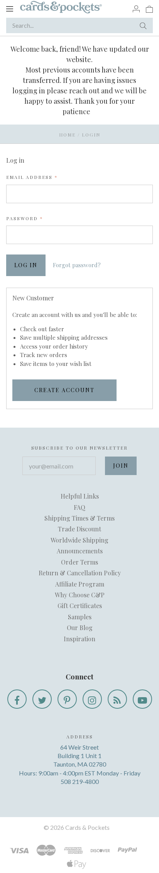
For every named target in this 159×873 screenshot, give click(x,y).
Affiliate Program (79, 584)
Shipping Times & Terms (79, 518)
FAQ (79, 507)
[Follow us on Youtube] (142, 699)
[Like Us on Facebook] (17, 699)
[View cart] (149, 8)
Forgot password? (77, 265)
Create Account (64, 390)
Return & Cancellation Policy (80, 573)
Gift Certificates (80, 606)
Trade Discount (79, 529)
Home (67, 134)
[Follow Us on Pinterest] (67, 699)
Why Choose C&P (80, 595)
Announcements (80, 551)
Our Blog (80, 628)
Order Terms (79, 562)
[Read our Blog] (117, 699)
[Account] (136, 8)
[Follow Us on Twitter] (42, 699)
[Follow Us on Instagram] (92, 699)
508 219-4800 (80, 781)
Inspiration (79, 639)
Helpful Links (80, 496)
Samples (79, 617)
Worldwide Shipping (79, 540)
